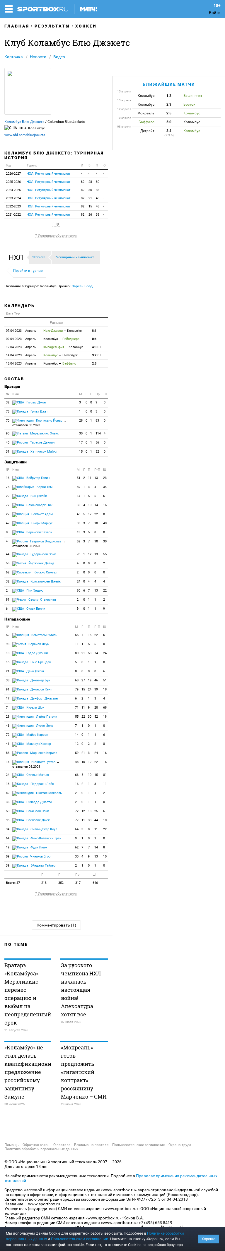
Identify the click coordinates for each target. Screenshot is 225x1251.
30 (97, 182)
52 (97, 451)
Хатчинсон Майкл (43, 451)
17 (81, 442)
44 (7, 554)
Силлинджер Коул (43, 829)
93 (7, 644)
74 (96, 653)
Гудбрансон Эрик (43, 554)
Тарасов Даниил (41, 442)
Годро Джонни (36, 653)
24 (78, 581)
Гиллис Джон (35, 402)
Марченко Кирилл (43, 753)
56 (97, 442)
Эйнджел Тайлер (42, 865)
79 (77, 689)
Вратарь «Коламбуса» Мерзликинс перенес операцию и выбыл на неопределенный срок (27, 994)
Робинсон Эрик (37, 811)
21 (90, 198)
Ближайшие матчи (169, 84)
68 (77, 680)
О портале (61, 1145)
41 (7, 744)
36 (78, 505)
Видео (59, 56)
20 (96, 707)
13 (96, 478)
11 (89, 478)
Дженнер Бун (40, 680)
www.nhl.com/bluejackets (24, 135)
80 (78, 590)
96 (7, 820)
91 (7, 689)
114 (98, 433)
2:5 (94, 363)
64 (77, 829)
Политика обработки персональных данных (41, 1149)
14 (78, 496)
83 (97, 420)
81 (7, 600)
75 (7, 487)
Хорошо (208, 1239)
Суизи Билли (35, 609)
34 (105, 487)
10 (89, 505)
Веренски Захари (38, 532)
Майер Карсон (36, 735)
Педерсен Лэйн (42, 784)
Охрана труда (179, 1145)
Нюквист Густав (35, 764)
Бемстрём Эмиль (43, 635)
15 (90, 206)
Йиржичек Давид (41, 563)
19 (89, 680)
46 (78, 514)
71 (77, 707)
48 (97, 206)
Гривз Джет (39, 411)
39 (96, 689)
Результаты (52, 26)
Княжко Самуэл (45, 572)
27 (7, 514)
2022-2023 (13, 206)
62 (7, 572)
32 (7, 402)
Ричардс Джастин (39, 802)
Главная (16, 26)
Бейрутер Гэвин (37, 478)
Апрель (21, 331)
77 (7, 505)
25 (96, 811)
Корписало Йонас (39, 423)
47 (7, 523)
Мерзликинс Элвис (44, 433)
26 (90, 214)
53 (89, 653)
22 (7, 496)
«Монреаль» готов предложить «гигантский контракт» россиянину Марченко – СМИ (84, 1072)
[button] (17, 257)
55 (105, 554)
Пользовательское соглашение (138, 1145)
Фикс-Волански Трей (45, 838)
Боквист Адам (41, 514)
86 (7, 753)
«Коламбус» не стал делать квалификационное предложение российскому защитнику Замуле (27, 1072)
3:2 (97, 355)
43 (97, 198)
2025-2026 (13, 182)
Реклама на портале (91, 1145)
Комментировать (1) (56, 925)
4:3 (97, 347)
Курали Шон (34, 707)
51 (78, 478)
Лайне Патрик (46, 717)
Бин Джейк (38, 496)
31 (7, 451)
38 (97, 214)
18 (105, 689)
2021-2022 (13, 214)
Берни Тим (44, 487)
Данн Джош (34, 671)
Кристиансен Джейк (45, 581)
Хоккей (86, 26)
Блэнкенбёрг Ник (38, 505)
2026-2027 (13, 174)
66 (77, 775)
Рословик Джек (37, 820)
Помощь (11, 1145)
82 (82, 182)
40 (7, 442)
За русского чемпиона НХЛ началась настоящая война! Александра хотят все (81, 990)
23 (105, 478)
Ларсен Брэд (82, 286)
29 (7, 717)
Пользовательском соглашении (79, 1239)
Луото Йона (44, 726)
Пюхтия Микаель (48, 793)
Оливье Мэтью (37, 775)
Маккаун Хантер (38, 744)
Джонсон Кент (41, 689)
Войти (215, 12)
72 (7, 735)
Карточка (13, 56)
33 (97, 190)
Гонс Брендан (40, 662)
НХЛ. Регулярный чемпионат (48, 174)
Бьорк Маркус (41, 523)
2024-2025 (13, 190)
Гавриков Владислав (38, 543)
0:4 (94, 339)
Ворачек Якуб (38, 644)
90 (7, 433)
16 (7, 478)
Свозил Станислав (42, 600)
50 (7, 811)
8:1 (94, 331)
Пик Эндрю (34, 590)
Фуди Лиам (38, 847)
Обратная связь (36, 1145)
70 (7, 420)
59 (78, 487)
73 (7, 411)
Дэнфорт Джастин (44, 698)
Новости (38, 56)
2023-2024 (13, 198)
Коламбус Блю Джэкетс (24, 122)
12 (89, 554)
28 (90, 182)
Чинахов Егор (39, 856)
